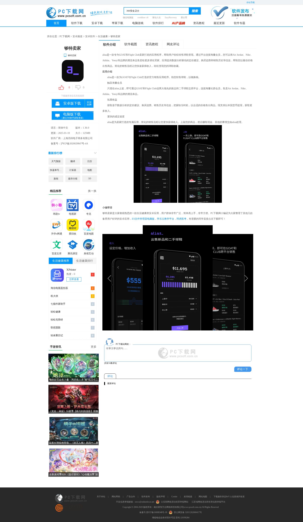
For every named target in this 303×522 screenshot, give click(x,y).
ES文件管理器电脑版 (143, 219)
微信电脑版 (128, 17)
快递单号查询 (56, 170)
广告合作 (131, 496)
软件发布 (146, 496)
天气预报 (55, 161)
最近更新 (219, 23)
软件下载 (76, 23)
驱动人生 (156, 17)
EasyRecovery (171, 17)
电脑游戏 (137, 23)
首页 (56, 23)
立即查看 (74, 279)
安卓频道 (77, 36)
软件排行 (158, 23)
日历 (89, 161)
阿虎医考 (181, 219)
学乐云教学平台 (165, 219)
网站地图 (203, 496)
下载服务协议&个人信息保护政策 (229, 496)
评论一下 (242, 369)
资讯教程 (198, 23)
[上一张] (140, 277)
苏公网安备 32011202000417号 (188, 512)
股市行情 (72, 178)
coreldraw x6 (142, 17)
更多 (93, 346)
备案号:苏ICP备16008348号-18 (153, 512)
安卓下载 (97, 23)
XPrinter (71, 269)
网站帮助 (116, 496)
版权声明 (160, 496)
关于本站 (101, 496)
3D (89, 178)
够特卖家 (72, 55)
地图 (89, 170)
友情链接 (188, 496)
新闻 (56, 178)
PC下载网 (64, 36)
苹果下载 (117, 23)
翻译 (72, 161)
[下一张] (215, 277)
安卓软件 (90, 36)
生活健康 (103, 36)
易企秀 (184, 17)
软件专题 (239, 23)
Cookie (174, 496)
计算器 (72, 170)
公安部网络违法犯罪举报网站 (174, 502)
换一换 (92, 190)
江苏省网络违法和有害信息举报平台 (208, 502)
